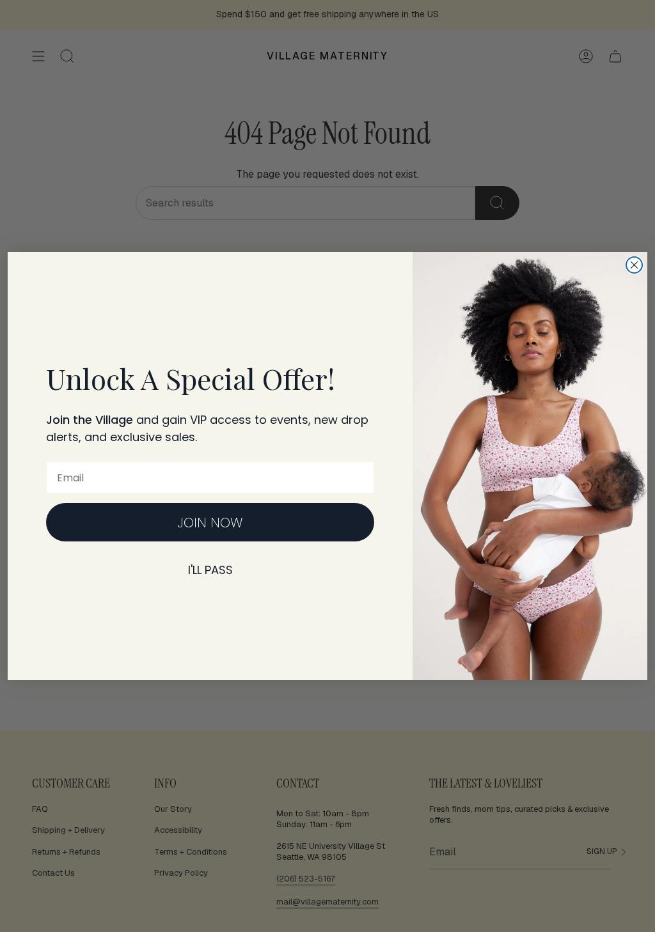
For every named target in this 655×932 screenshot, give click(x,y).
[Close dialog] (634, 265)
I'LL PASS (210, 570)
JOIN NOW (210, 522)
